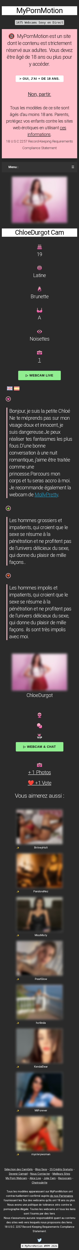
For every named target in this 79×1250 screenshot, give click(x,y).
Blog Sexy (41, 1169)
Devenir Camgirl (18, 1173)
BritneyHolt (41, 847)
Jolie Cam (50, 1178)
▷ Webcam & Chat (39, 746)
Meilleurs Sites (61, 1173)
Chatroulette (39, 1182)
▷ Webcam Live (39, 375)
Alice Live (35, 1178)
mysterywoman (40, 1154)
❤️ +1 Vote (39, 783)
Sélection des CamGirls (18, 1169)
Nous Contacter (40, 1173)
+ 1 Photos (39, 772)
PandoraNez (40, 891)
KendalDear (41, 1066)
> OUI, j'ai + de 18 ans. (39, 78)
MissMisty (41, 935)
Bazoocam (64, 1178)
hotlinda (41, 1022)
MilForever (41, 1110)
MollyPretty (46, 495)
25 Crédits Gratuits (61, 1169)
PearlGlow (41, 979)
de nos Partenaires (61, 1196)
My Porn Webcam (16, 1178)
